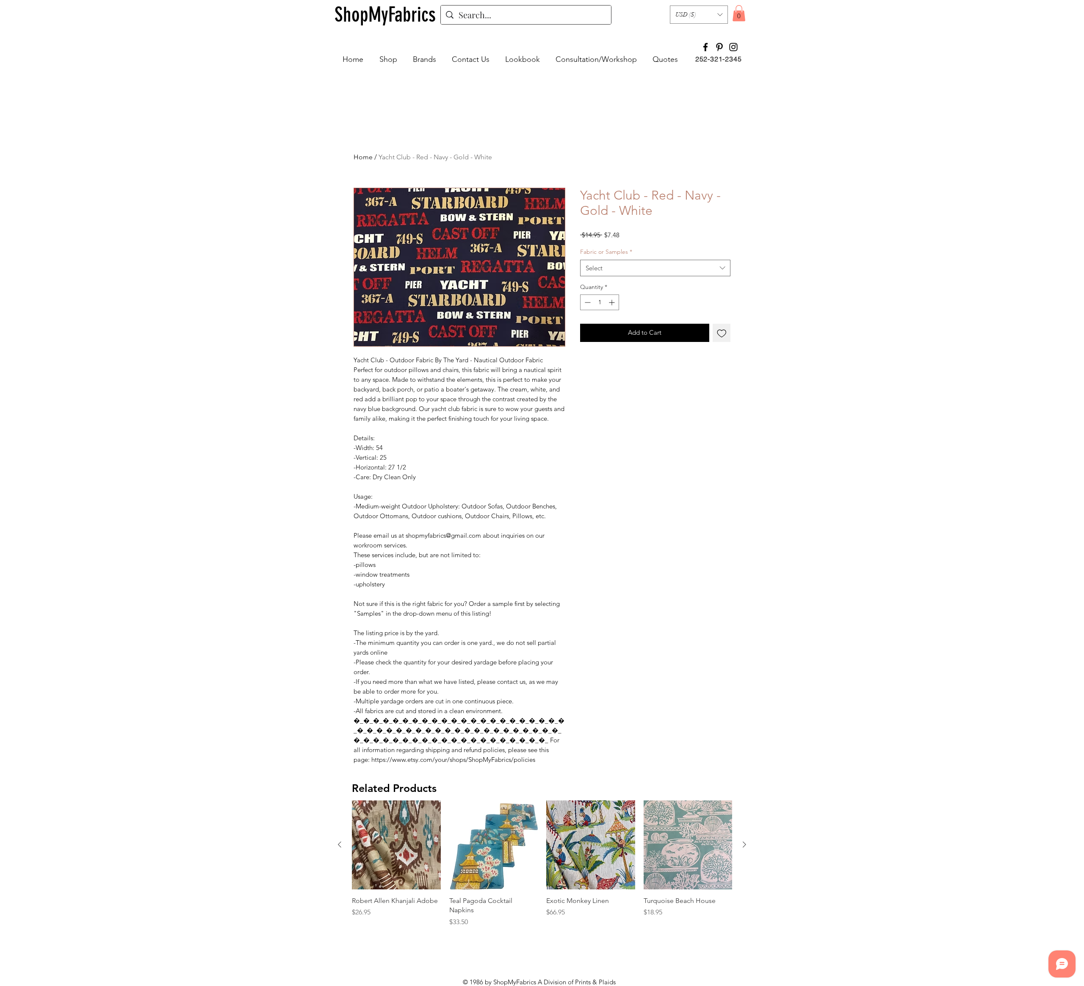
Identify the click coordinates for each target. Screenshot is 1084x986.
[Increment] (612, 302)
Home (363, 157)
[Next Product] (744, 844)
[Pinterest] (719, 47)
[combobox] (655, 268)
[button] (699, 15)
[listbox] (699, 15)
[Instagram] (733, 47)
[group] (542, 863)
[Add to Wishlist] (722, 333)
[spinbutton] (599, 302)
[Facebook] (705, 47)
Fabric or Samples (606, 252)
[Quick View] (396, 844)
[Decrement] (586, 302)
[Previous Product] (340, 844)
